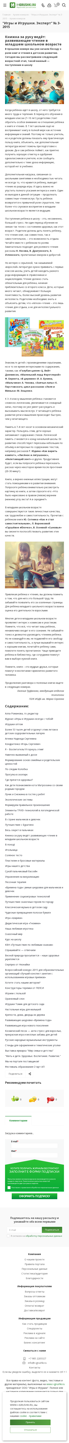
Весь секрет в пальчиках (19, 830)
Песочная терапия (15, 882)
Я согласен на (36, 1235)
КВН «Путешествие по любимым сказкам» (29, 944)
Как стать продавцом (34, 1323)
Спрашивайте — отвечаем (20, 950)
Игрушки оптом (14, 724)
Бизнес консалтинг (34, 1342)
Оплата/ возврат (34, 1305)
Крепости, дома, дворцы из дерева (25, 1014)
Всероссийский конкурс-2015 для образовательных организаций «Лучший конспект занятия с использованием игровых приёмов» (34, 973)
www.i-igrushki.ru (55, 1384)
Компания (34, 1254)
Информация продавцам (35, 1318)
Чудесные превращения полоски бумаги (28, 912)
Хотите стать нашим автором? (22, 982)
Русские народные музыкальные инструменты (31, 1039)
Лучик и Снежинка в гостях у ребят (25, 794)
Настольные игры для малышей (23, 1009)
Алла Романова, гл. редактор (21, 713)
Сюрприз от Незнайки (17, 964)
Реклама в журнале (34, 1333)
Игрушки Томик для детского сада (24, 1004)
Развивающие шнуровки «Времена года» (28, 1020)
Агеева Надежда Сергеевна (20, 738)
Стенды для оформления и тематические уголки (32, 1045)
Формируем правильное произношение (27, 805)
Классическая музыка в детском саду (26, 907)
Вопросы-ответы (34, 1291)
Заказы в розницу (35, 1301)
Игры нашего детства (17, 866)
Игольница (11, 849)
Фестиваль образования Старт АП (25, 1066)
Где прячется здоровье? (19, 779)
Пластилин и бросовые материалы (25, 860)
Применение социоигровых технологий (27, 896)
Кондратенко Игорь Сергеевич (22, 744)
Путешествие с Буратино (19, 824)
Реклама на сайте (34, 1337)
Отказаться (30, 1429)
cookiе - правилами (30, 1416)
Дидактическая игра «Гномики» (23, 923)
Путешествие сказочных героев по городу (29, 901)
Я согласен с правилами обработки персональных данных (35, 1187)
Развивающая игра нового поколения (26, 1025)
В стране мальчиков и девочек (22, 819)
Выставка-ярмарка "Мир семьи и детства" (29, 1050)
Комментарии (18, 1120)
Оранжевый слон (14, 998)
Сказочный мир (13, 934)
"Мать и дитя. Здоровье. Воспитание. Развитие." (33, 1056)
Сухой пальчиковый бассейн (21, 871)
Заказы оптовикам (34, 1296)
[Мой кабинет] (49, 5)
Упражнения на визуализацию (22, 876)
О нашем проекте (34, 1259)
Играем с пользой (15, 993)
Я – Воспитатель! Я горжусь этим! (24, 749)
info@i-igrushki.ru (37, 1362)
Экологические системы (18, 799)
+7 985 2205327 (37, 1358)
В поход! (10, 844)
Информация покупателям (34, 1286)
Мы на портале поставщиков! (22, 1061)
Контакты (34, 1367)
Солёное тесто (13, 855)
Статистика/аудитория (34, 1273)
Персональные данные (34, 1268)
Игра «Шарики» (13, 917)
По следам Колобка (16, 769)
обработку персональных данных (44, 1235)
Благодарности (34, 1278)
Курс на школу (13, 939)
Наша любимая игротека (19, 928)
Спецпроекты (34, 1328)
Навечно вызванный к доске (21, 754)
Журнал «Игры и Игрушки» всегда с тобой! (29, 718)
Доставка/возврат (34, 1310)
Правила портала (35, 1264)
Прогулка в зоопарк (16, 774)
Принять (30, 1422)
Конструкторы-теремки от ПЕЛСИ (24, 988)
